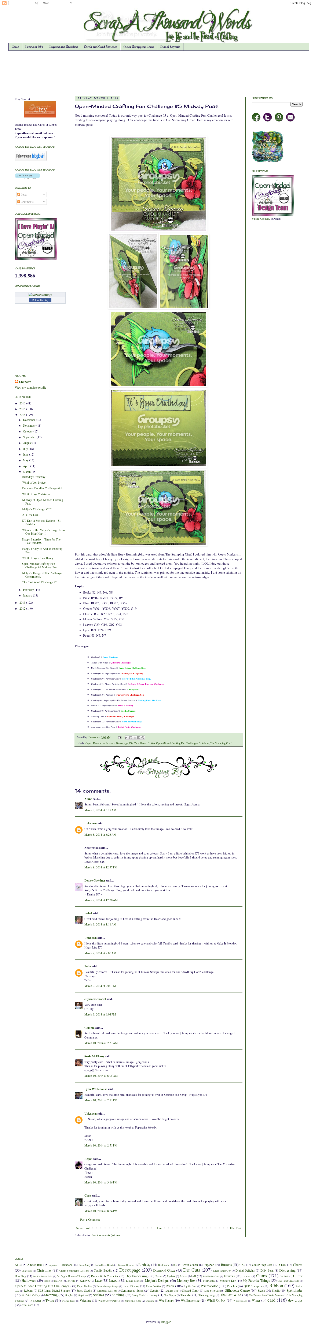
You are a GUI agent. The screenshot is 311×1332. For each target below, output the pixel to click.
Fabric (183, 1276)
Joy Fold (70, 1281)
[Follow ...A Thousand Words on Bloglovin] (31, 160)
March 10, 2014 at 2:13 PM (100, 1100)
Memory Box (186, 1280)
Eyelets (171, 1276)
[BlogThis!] (131, 738)
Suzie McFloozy (94, 1056)
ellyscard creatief (95, 999)
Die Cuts (134, 743)
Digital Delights (245, 1270)
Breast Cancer (190, 1265)
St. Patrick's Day (31, 1295)
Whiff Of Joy (216, 1300)
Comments (26, 202)
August (27, 443)
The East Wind (230, 1294)
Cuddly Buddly (103, 1270)
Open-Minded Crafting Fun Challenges (177, 743)
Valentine (85, 1300)
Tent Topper (170, 1295)
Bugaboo (209, 1265)
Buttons (226, 1264)
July (26, 449)
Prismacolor (209, 1285)
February (29, 590)
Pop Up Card (190, 1286)
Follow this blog (40, 300)
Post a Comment (90, 1219)
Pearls (170, 1285)
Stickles (98, 1294)
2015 (22, 409)
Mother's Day (228, 1281)
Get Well (284, 1276)
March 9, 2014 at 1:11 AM (100, 924)
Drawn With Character (104, 1276)
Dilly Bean (267, 1270)
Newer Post (83, 1228)
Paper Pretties (153, 1286)
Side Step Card (212, 1290)
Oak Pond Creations (288, 1281)
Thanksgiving (206, 1295)
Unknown (93, 737)
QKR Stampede (253, 1286)
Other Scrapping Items (139, 47)
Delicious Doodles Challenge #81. (42, 488)
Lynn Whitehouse (95, 1089)
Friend (246, 1276)
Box (175, 1265)
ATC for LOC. (31, 515)
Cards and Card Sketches (100, 47)
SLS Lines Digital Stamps (54, 1290)
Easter (159, 1276)
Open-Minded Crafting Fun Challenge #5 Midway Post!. (40, 565)
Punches (232, 1286)
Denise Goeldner (94, 880)
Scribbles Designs (107, 1290)
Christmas (44, 1270)
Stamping (51, 1294)
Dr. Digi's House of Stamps (71, 1276)
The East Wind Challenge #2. (40, 582)
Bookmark (163, 1265)
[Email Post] (119, 737)
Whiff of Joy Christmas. (36, 494)
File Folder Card (211, 1276)
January (28, 595)
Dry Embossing (136, 1275)
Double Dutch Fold (42, 1276)
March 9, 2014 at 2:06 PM (100, 986)
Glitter (151, 743)
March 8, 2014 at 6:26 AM (100, 834)
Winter (256, 1300)
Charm (298, 1264)
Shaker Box (171, 1290)
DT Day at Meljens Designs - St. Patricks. (41, 522)
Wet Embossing (190, 1300)
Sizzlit (276, 1290)
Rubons (28, 1290)
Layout (113, 1280)
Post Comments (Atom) (105, 1235)
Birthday (144, 1264)
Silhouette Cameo (237, 1290)
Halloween (29, 1280)
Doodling (20, 1276)
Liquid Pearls (133, 1281)
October (28, 431)
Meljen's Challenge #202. (37, 509)
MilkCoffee (209, 1281)
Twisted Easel (68, 1300)
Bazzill (99, 1265)
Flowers (229, 1275)
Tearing (152, 1295)
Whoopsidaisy (240, 1300)
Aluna (88, 799)
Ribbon (276, 1285)
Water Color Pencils (109, 1300)
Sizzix (261, 1290)
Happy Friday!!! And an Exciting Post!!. (42, 550)
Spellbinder (294, 1290)
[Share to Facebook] (139, 738)
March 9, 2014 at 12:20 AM (101, 900)
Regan (88, 1158)
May (26, 460)
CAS (242, 1265)
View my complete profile (30, 387)
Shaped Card (189, 1290)
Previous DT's (34, 47)
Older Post (235, 1228)
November (29, 425)
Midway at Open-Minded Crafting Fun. (42, 501)
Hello (47, 1281)
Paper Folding (84, 1286)
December (29, 420)
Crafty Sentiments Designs (74, 1270)
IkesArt (58, 1281)
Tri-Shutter (35, 1300)
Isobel (88, 913)
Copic (88, 743)
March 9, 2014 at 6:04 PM (100, 1014)
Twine (49, 1300)
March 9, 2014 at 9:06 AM (100, 953)
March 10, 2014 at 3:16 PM (100, 1182)
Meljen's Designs (157, 1280)
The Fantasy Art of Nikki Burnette (266, 1295)
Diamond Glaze (164, 1270)
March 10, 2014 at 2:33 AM (101, 1043)
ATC (18, 1265)
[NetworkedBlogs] (40, 295)
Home (15, 47)
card (271, 1300)
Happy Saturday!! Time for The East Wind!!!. (41, 541)
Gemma (89, 1027)
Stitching (204, 743)
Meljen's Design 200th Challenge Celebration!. (42, 575)
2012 (22, 608)
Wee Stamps (166, 1300)
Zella (87, 966)
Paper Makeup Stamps (107, 1286)
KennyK (85, 1281)
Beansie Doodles (126, 1264)
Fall (193, 1276)
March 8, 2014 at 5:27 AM (100, 810)
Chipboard (27, 1270)
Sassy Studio (84, 1290)
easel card (27, 1305)
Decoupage (122, 743)
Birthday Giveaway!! (34, 477)
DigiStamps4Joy (222, 1270)
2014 (22, 415)
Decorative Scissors (104, 743)
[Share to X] (135, 738)
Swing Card (138, 1295)
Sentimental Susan (132, 1290)
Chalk (282, 1265)
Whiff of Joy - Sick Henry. (38, 558)
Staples (69, 1295)
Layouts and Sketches (63, 47)
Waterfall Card (133, 1300)
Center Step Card (262, 1265)
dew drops (295, 1300)
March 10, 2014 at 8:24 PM (100, 1211)
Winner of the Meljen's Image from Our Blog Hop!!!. (43, 532)
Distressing (287, 1270)
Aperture (53, 1264)
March (27, 472)
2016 (22, 403)
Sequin (154, 1290)
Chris (87, 1195)
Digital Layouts (170, 47)
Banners (67, 1265)
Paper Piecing (131, 1286)
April (26, 466)
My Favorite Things (256, 1280)
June (26, 454)
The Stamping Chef (220, 743)
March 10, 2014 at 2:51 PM (100, 1145)
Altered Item (35, 1265)
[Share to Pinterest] (143, 738)
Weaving (150, 1300)
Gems (143, 743)
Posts (23, 194)
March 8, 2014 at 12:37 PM (100, 867)
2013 (22, 602)
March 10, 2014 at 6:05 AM (101, 1076)
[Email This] (127, 738)
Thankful (185, 1295)
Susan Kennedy (261, 219)
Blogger (166, 1322)
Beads (110, 1265)
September (30, 437)
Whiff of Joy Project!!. (35, 482)
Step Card (83, 1295)
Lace (98, 1280)
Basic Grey (84, 1265)
